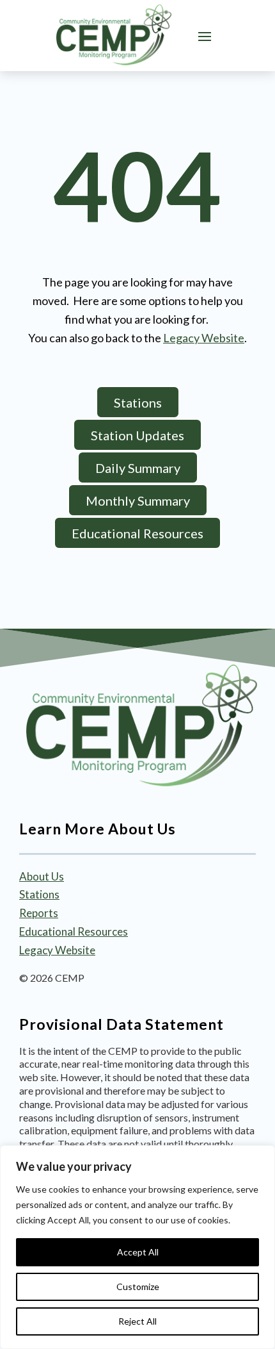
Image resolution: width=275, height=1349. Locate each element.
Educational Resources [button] (137, 533)
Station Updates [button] (137, 435)
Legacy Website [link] (203, 338)
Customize (137, 1286)
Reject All (137, 1321)
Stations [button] (138, 402)
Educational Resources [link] (73, 931)
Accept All (138, 1251)
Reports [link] (38, 913)
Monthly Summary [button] (138, 500)
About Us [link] (41, 876)
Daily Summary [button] (137, 468)
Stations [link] (39, 894)
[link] (113, 35)
